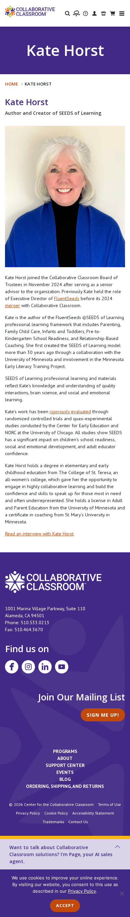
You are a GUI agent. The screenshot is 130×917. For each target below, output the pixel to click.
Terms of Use (109, 804)
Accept (65, 905)
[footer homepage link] (53, 582)
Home (11, 84)
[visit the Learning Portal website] (76, 13)
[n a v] (121, 13)
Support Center (65, 765)
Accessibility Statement (93, 813)
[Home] (30, 11)
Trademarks (53, 821)
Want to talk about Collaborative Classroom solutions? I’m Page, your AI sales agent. (60, 854)
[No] (121, 893)
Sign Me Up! (103, 715)
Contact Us (78, 821)
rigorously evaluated (70, 412)
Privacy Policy (28, 813)
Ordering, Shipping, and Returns (65, 786)
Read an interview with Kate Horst (39, 534)
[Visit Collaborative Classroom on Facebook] (11, 666)
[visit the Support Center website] (85, 13)
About (65, 758)
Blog (65, 779)
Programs (65, 751)
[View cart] (112, 13)
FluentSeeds (66, 298)
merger (12, 305)
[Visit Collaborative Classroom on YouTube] (61, 666)
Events (65, 772)
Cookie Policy (56, 813)
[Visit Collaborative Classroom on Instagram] (28, 666)
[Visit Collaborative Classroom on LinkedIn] (45, 666)
